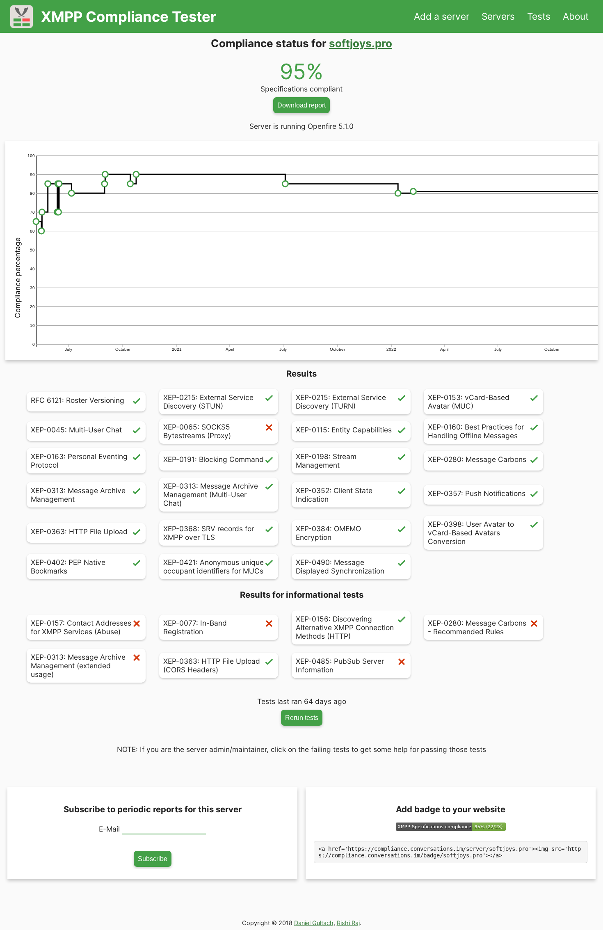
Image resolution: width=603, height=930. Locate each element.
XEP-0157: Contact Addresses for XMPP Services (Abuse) (81, 627)
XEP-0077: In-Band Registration (195, 627)
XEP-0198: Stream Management (326, 460)
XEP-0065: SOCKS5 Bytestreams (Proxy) (197, 431)
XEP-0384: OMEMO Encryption (328, 533)
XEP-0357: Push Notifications (476, 493)
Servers (498, 16)
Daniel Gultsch (313, 922)
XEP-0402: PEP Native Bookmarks (68, 566)
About (576, 16)
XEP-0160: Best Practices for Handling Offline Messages (476, 431)
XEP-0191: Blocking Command (213, 459)
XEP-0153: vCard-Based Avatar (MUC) (468, 401)
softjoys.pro (360, 43)
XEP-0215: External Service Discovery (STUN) (208, 401)
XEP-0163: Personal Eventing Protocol (79, 460)
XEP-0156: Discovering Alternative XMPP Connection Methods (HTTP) (345, 627)
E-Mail (109, 829)
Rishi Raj (348, 922)
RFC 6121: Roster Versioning (77, 400)
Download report (301, 105)
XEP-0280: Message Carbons (477, 459)
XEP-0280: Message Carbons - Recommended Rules (477, 627)
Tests (538, 16)
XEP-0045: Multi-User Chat (76, 429)
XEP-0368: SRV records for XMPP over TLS (208, 533)
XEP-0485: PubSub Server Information (340, 665)
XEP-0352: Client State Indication (334, 494)
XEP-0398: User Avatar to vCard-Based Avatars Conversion (471, 533)
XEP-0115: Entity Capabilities (344, 429)
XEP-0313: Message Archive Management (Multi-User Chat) (210, 494)
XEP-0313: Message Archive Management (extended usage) (78, 666)
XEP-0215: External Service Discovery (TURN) (341, 401)
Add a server (441, 16)
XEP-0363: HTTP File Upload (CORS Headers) (211, 665)
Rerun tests (301, 717)
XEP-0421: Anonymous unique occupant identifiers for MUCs (213, 566)
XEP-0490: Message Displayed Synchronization (340, 566)
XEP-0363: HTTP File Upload (79, 531)
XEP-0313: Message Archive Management (78, 494)
